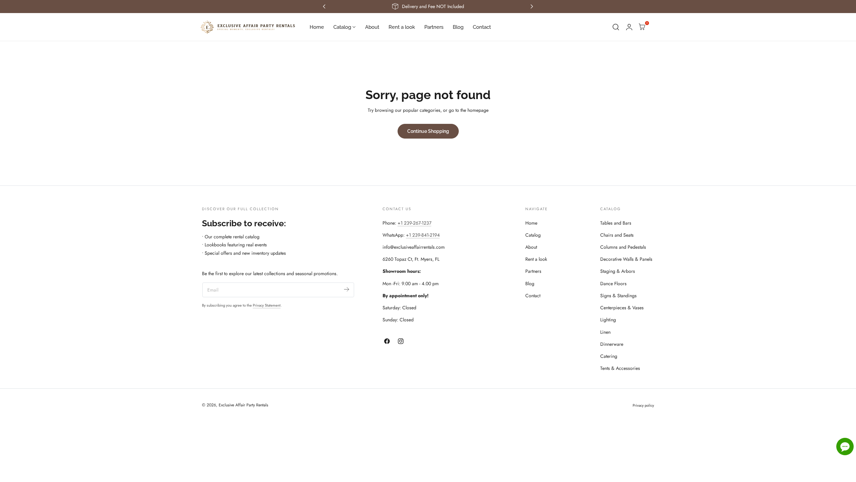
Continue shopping (428, 131)
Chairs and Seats (617, 235)
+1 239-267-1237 (414, 223)
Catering (608, 356)
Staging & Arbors (617, 271)
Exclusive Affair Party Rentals (243, 405)
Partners (533, 271)
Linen (605, 332)
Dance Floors (613, 283)
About (531, 247)
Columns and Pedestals (623, 247)
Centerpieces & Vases (622, 307)
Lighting (608, 319)
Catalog (533, 235)
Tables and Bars (615, 223)
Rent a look (536, 259)
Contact (532, 295)
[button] (616, 27)
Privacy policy (643, 405)
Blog (529, 283)
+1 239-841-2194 (423, 235)
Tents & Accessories (620, 368)
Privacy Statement (267, 305)
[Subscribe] (346, 289)
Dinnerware (611, 344)
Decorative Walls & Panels (626, 259)
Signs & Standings (618, 295)
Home (531, 223)
